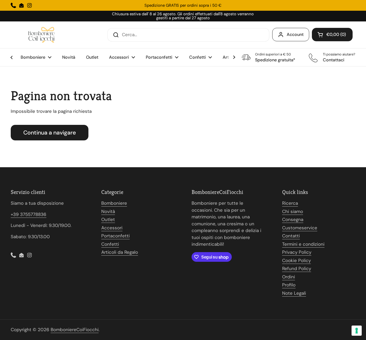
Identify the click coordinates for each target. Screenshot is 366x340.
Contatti (291, 236)
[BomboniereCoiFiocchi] (43, 35)
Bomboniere (114, 203)
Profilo (289, 285)
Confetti (110, 244)
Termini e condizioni (303, 244)
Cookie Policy (296, 260)
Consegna (292, 219)
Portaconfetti (115, 236)
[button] (332, 34)
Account (295, 34)
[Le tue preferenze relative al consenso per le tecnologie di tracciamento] (357, 331)
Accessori (111, 228)
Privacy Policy (296, 252)
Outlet (108, 219)
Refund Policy (296, 268)
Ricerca (290, 203)
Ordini (288, 277)
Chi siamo (292, 211)
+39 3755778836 (28, 214)
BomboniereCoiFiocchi (75, 329)
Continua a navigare (49, 132)
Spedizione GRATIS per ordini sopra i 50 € (182, 5)
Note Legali (294, 293)
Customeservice (299, 228)
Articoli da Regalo (119, 252)
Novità (108, 211)
